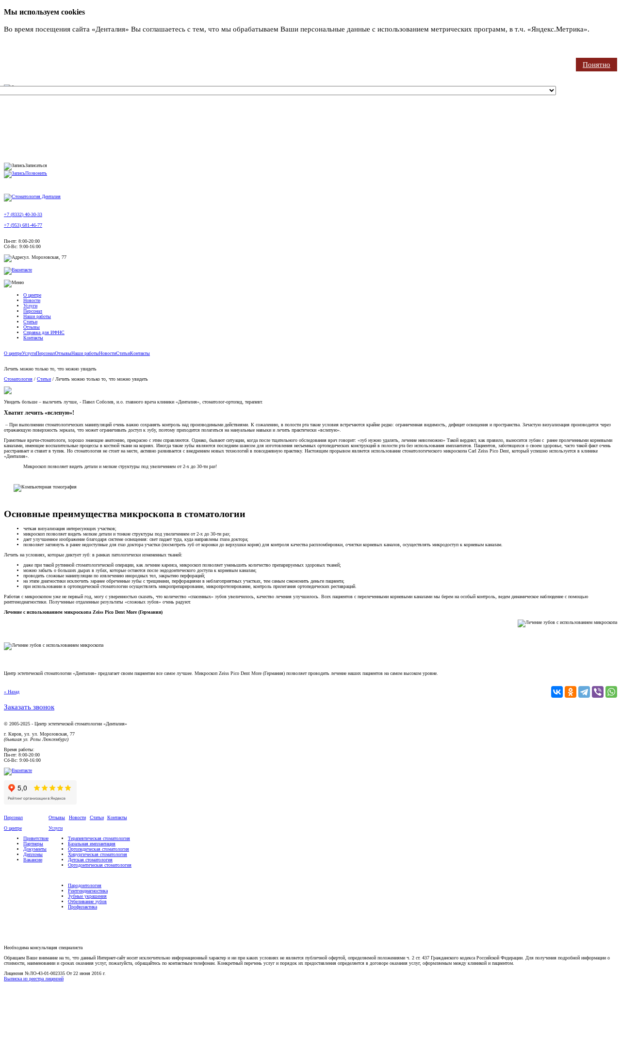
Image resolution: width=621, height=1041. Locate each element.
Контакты (33, 337)
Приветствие (36, 838)
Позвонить (36, 173)
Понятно (596, 64)
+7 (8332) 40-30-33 (23, 214)
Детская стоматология (90, 859)
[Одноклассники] (570, 692)
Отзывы (31, 327)
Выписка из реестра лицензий (34, 978)
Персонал (32, 311)
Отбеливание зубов (87, 901)
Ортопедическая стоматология (98, 849)
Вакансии (32, 859)
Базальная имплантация (91, 843)
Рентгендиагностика (88, 890)
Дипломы (33, 854)
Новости (31, 300)
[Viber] (598, 692)
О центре (32, 295)
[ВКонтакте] (557, 692)
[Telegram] (584, 692)
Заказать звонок (29, 707)
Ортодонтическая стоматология (99, 865)
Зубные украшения (87, 896)
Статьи (30, 321)
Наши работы (37, 316)
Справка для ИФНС (44, 332)
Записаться (36, 165)
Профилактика (82, 906)
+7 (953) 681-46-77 (23, 225)
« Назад (11, 691)
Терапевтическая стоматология (99, 838)
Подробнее (21, 39)
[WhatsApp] (611, 692)
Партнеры (33, 843)
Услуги (30, 305)
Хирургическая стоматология (97, 854)
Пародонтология (84, 885)
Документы (35, 849)
